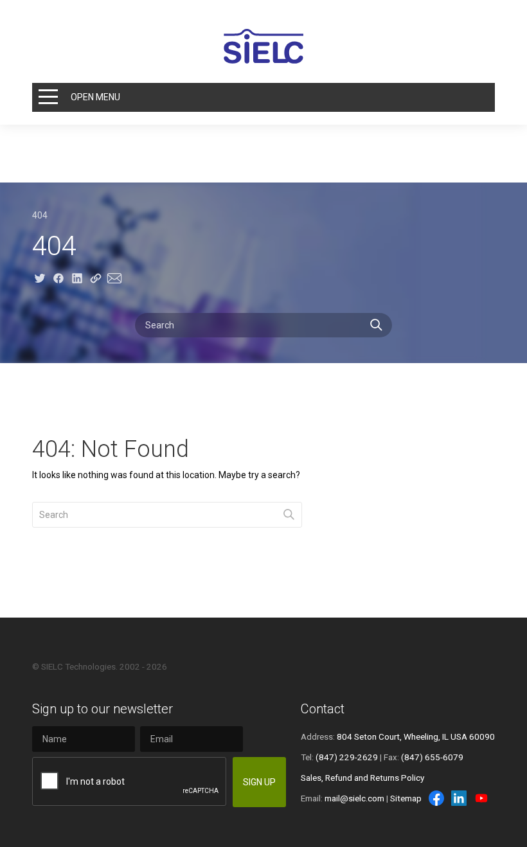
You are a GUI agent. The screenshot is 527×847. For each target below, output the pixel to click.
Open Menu (95, 97)
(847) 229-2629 (347, 757)
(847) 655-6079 (432, 757)
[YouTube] (481, 798)
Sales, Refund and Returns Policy (362, 777)
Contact (322, 709)
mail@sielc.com (354, 798)
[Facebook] (436, 798)
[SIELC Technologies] (263, 46)
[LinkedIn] (459, 798)
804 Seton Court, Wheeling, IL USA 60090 (416, 736)
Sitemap (406, 798)
